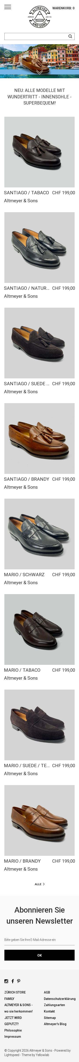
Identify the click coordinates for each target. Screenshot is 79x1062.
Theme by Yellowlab (35, 1055)
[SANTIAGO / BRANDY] (39, 438)
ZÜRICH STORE (15, 992)
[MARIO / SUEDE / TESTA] (39, 725)
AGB (47, 992)
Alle (38, 884)
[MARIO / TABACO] (39, 629)
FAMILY (9, 999)
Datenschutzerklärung (60, 999)
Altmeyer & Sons (21, 200)
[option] (39, 61)
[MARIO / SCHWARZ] (39, 534)
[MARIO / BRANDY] (39, 820)
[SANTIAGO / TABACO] (39, 152)
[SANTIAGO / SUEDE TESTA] (39, 343)
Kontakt (49, 1011)
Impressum (12, 1036)
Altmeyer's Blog (55, 1024)
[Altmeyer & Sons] (39, 17)
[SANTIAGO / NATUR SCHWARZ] (39, 247)
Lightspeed (11, 1055)
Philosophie (13, 1030)
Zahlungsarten (54, 1005)
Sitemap (50, 1018)
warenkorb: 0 (63, 8)
